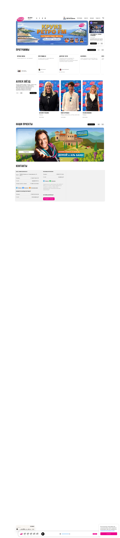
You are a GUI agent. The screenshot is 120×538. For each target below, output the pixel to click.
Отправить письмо (49, 198)
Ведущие (92, 18)
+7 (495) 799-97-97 (34, 178)
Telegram (20, 187)
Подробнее (26, 151)
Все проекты (91, 124)
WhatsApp (53, 181)
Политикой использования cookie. (107, 530)
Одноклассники (34, 187)
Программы (79, 18)
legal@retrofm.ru (35, 180)
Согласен (109, 533)
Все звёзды (33, 92)
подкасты (98, 18)
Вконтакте (26, 187)
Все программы (91, 49)
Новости (86, 18)
